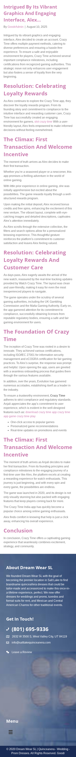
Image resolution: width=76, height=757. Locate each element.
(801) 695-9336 (30, 629)
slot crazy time (43, 121)
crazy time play (26, 416)
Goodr (61, 753)
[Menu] (10, 731)
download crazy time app (41, 412)
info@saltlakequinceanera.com (31, 642)
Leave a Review (22, 652)
